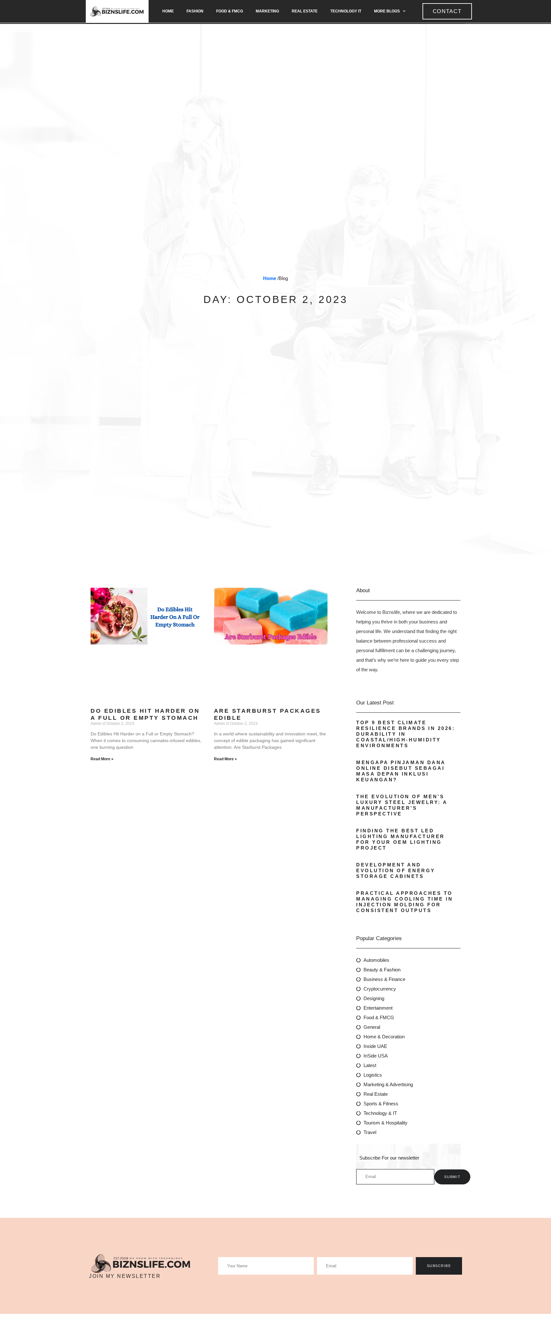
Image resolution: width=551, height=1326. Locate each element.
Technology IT (345, 11)
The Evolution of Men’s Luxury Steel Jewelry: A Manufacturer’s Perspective (401, 805)
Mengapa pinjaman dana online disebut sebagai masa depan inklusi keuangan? (400, 771)
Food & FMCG (229, 11)
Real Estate (305, 11)
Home (168, 11)
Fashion (195, 11)
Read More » (102, 759)
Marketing (267, 11)
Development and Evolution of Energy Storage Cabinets (395, 870)
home (269, 278)
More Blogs (387, 11)
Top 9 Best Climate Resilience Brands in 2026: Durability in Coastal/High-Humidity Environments (405, 734)
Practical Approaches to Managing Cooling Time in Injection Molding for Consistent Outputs (404, 901)
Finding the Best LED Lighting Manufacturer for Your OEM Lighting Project (400, 839)
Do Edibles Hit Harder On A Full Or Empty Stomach (145, 714)
